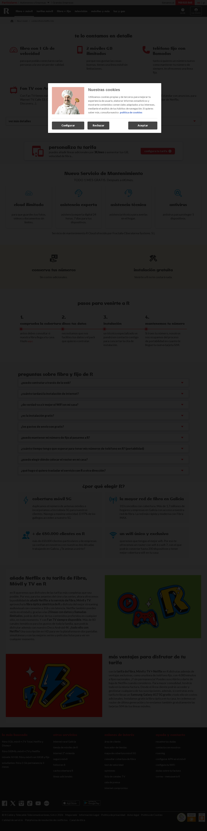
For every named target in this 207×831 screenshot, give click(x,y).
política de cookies (131, 112)
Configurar (68, 125)
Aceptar (143, 125)
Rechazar (98, 125)
